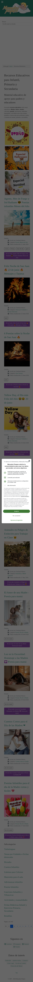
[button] (16, 485)
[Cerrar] (29, 461)
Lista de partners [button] (25, 496)
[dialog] (16, 491)
